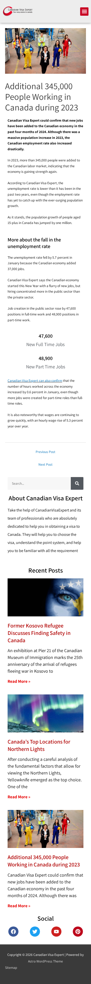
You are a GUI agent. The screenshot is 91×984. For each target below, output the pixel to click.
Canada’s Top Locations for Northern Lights (39, 745)
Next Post (45, 464)
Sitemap (11, 967)
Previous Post (45, 451)
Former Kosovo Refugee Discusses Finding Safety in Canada (39, 633)
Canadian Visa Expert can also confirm (35, 380)
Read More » (19, 681)
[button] (84, 11)
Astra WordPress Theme (45, 961)
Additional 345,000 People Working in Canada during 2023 (44, 861)
